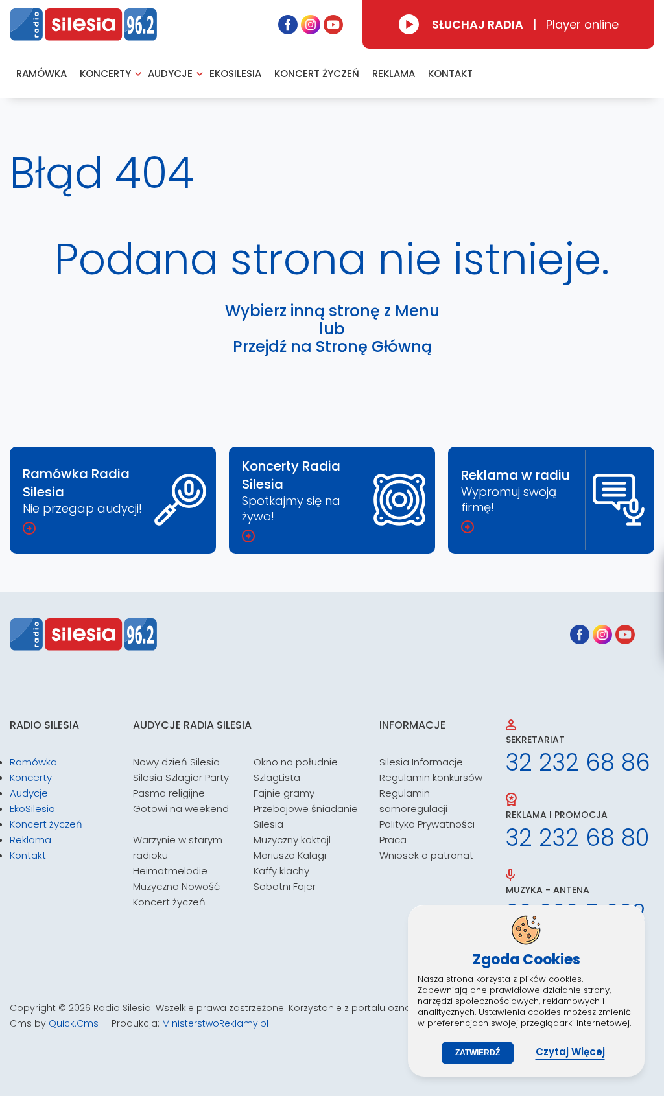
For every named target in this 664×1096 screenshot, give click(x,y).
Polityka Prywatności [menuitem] (427, 824)
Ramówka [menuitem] (41, 73)
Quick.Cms (74, 1023)
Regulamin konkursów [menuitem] (430, 777)
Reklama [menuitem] (393, 73)
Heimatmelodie (170, 871)
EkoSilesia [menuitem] (235, 73)
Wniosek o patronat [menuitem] (426, 855)
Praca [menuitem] (393, 839)
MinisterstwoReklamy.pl (215, 1023)
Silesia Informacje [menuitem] (421, 762)
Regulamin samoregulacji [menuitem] (413, 800)
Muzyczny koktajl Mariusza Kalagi (292, 847)
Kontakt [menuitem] (450, 73)
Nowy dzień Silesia (176, 762)
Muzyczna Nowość (176, 886)
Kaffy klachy (281, 871)
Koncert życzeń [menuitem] (316, 73)
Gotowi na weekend (181, 808)
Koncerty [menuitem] (105, 73)
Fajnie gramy (284, 793)
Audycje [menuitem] (170, 73)
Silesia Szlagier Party (181, 777)
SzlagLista (277, 777)
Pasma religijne (169, 793)
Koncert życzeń (169, 902)
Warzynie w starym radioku (177, 847)
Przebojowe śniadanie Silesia (306, 816)
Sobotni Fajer (285, 886)
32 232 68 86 (578, 762)
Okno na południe (296, 762)
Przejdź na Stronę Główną (332, 347)
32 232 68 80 (577, 838)
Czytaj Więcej (570, 1051)
